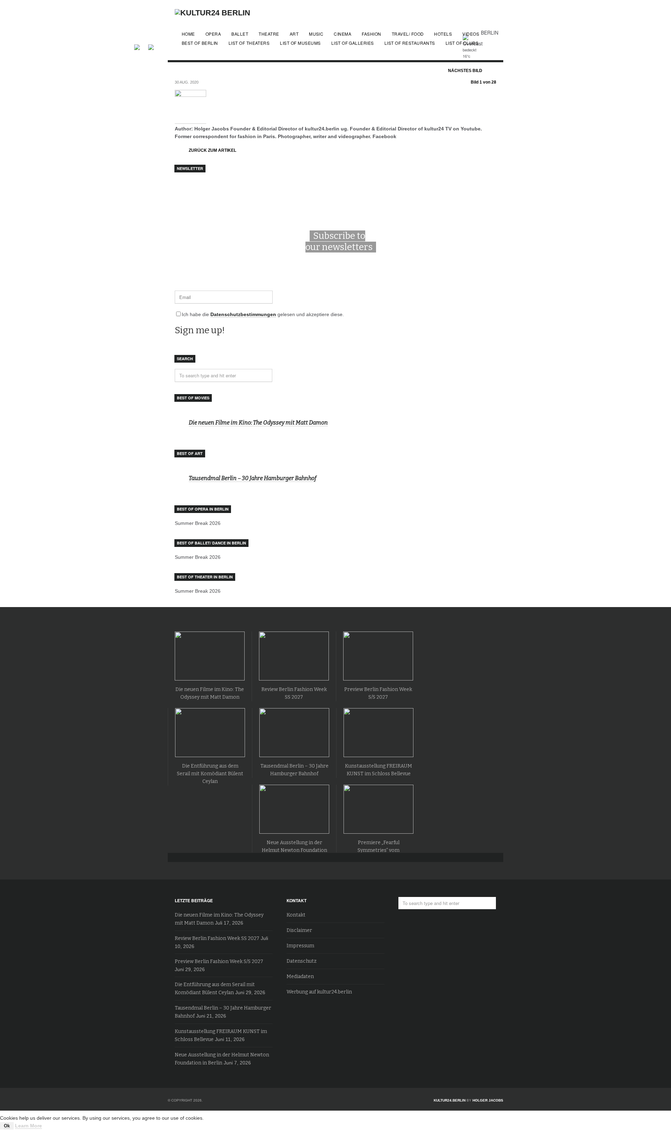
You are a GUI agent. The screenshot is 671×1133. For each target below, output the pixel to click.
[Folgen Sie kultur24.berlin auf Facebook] (140, 46)
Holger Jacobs (487, 1100)
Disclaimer (299, 930)
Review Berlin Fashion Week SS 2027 (217, 938)
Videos (470, 34)
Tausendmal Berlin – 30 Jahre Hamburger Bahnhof (252, 478)
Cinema (342, 34)
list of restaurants (409, 43)
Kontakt (296, 915)
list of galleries (352, 43)
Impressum (300, 946)
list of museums (300, 43)
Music (316, 34)
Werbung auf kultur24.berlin (319, 992)
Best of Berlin (200, 43)
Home (188, 34)
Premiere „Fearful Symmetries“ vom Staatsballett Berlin (378, 850)
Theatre (269, 34)
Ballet (239, 34)
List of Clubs (462, 43)
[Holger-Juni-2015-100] (190, 121)
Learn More (28, 1125)
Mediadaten (300, 976)
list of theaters (249, 43)
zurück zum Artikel (212, 150)
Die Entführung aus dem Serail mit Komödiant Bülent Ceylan (210, 773)
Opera (213, 34)
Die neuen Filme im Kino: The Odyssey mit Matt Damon (258, 422)
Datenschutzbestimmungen (243, 314)
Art (294, 34)
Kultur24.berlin (450, 1100)
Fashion (371, 34)
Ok (7, 1125)
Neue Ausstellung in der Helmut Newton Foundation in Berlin (294, 850)
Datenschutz (302, 961)
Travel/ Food (408, 34)
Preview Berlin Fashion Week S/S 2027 (219, 961)
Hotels (443, 34)
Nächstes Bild (465, 70)
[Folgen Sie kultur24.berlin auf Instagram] (151, 46)
